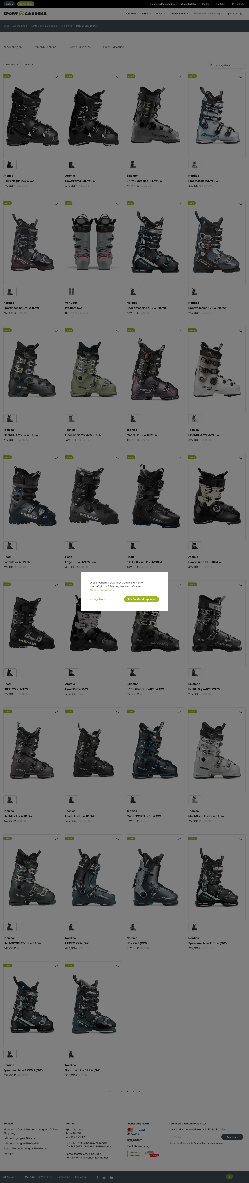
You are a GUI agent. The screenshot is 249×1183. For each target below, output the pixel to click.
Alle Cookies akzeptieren (141, 599)
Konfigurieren (97, 599)
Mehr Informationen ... (103, 589)
